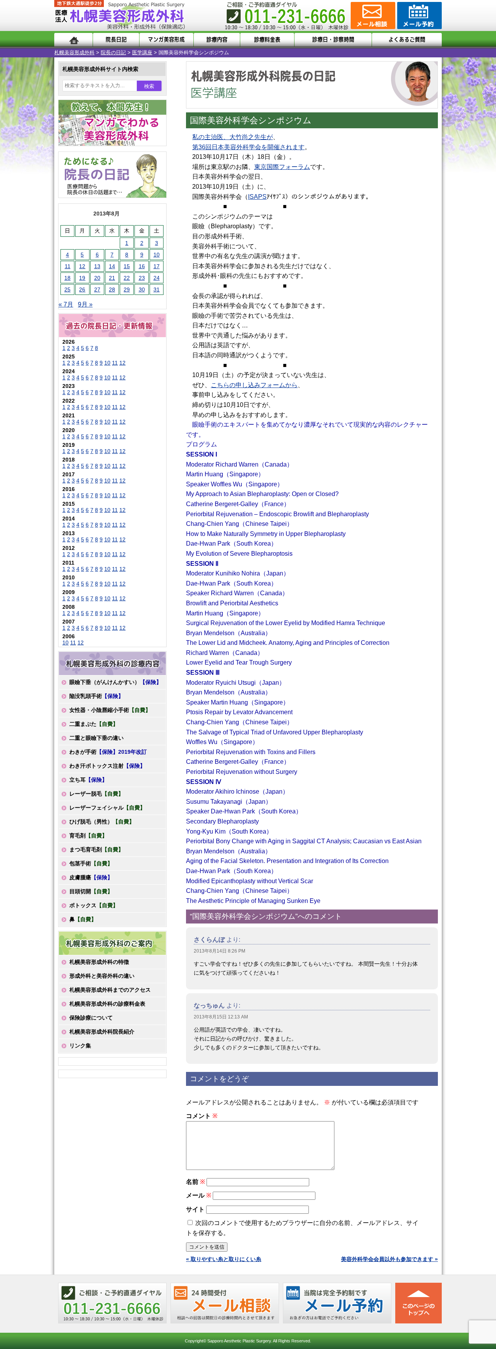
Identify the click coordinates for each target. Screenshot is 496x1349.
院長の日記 (113, 52)
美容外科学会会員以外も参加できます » (389, 1259)
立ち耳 (88, 780)
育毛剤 (88, 835)
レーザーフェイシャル (107, 808)
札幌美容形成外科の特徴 (99, 962)
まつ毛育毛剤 (96, 849)
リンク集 (80, 1045)
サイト (195, 1209)
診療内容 (217, 40)
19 (82, 278)
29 (127, 289)
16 (142, 266)
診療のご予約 (418, 15)
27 (97, 289)
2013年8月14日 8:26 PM (219, 951)
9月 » (85, 304)
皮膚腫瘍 (91, 877)
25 (67, 289)
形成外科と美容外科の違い (101, 976)
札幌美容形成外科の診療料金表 (107, 1004)
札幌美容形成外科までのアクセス (110, 990)
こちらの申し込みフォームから (254, 385)
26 (82, 289)
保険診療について (91, 1018)
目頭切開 (91, 891)
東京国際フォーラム (282, 167)
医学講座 (142, 52)
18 (67, 278)
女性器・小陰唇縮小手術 (110, 710)
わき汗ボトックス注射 (107, 766)
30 (142, 289)
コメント (201, 1116)
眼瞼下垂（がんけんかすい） (115, 682)
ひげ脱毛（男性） (101, 821)
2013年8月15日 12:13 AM (221, 1017)
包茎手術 (91, 863)
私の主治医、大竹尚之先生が (232, 137)
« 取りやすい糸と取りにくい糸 (223, 1259)
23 (142, 278)
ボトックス (93, 905)
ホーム (73, 40)
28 (112, 289)
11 (68, 266)
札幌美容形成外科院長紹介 (101, 1032)
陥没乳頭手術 (96, 696)
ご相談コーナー (372, 15)
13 (97, 266)
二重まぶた (93, 724)
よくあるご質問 (407, 40)
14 (112, 266)
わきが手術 (108, 752)
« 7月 (66, 304)
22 (127, 278)
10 (156, 255)
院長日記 (116, 40)
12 (82, 266)
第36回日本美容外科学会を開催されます (248, 147)
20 (97, 278)
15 (127, 266)
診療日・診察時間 (333, 40)
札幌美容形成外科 (74, 52)
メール (198, 1195)
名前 (195, 1181)
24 (156, 278)
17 (156, 266)
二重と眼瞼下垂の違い (96, 738)
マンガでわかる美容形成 (166, 40)
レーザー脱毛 (96, 794)
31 (156, 289)
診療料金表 (267, 40)
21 (112, 278)
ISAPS (257, 196)
